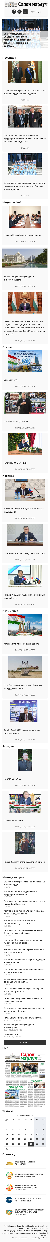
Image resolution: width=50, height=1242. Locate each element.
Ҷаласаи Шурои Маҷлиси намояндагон (22, 235)
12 (19, 1134)
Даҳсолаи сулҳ (11, 380)
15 (37, 1134)
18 (13, 1139)
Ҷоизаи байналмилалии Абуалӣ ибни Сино (24, 862)
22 (37, 1139)
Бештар (23, 1042)
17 (7, 1139)
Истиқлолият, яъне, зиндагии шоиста (21, 644)
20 (25, 1139)
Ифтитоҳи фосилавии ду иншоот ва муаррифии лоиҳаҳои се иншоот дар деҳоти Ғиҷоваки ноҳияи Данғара (25, 138)
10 (7, 1134)
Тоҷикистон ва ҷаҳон (13, 820)
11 (13, 1134)
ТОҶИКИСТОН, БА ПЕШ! (15, 463)
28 (31, 1144)
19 (19, 1139)
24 (7, 1144)
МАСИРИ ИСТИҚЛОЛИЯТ (16, 421)
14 (31, 1134)
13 (25, 1134)
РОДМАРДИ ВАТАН (13, 779)
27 (25, 1144)
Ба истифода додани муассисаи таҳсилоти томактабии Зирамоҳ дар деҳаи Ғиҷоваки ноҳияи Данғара (24, 186)
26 (19, 1144)
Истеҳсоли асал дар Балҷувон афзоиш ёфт (25, 553)
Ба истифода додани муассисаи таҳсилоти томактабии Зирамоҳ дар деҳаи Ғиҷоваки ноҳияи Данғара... (17, 40)
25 (13, 1144)
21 (31, 1139)
